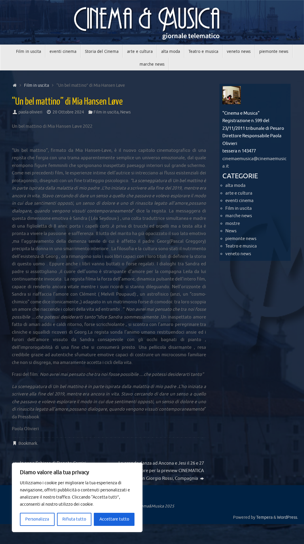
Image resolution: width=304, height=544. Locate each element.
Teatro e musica (241, 246)
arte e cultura (238, 193)
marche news (238, 216)
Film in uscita (36, 85)
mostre (232, 223)
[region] (77, 497)
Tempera (264, 517)
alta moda (235, 185)
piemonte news (240, 239)
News (125, 112)
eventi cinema (239, 201)
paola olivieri (30, 112)
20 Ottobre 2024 (68, 112)
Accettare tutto (114, 519)
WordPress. (287, 517)
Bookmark (27, 443)
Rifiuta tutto (74, 519)
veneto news (238, 254)
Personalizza (37, 519)
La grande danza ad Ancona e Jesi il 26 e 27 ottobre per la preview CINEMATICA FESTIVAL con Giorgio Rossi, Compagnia (161, 471)
